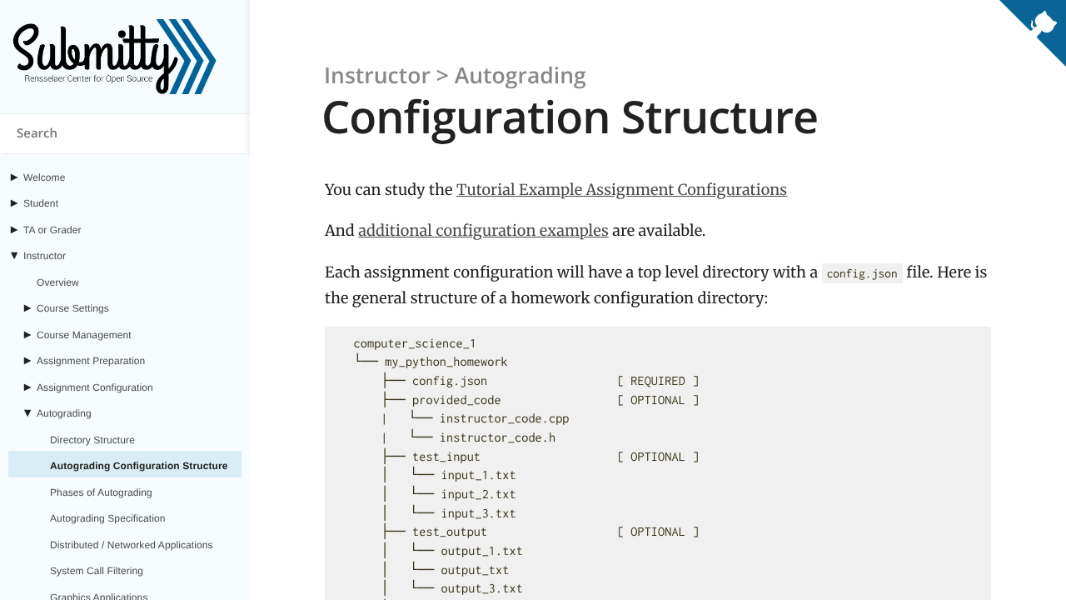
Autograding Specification (108, 518)
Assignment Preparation (91, 361)
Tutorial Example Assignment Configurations (621, 189)
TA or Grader (52, 230)
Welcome (44, 177)
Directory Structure (92, 440)
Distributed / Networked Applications (131, 545)
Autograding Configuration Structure (138, 466)
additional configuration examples (483, 230)
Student (40, 203)
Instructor (44, 256)
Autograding (64, 413)
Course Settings (73, 308)
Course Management (84, 335)
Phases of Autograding (101, 492)
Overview (58, 282)
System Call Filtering (96, 571)
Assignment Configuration (95, 387)
